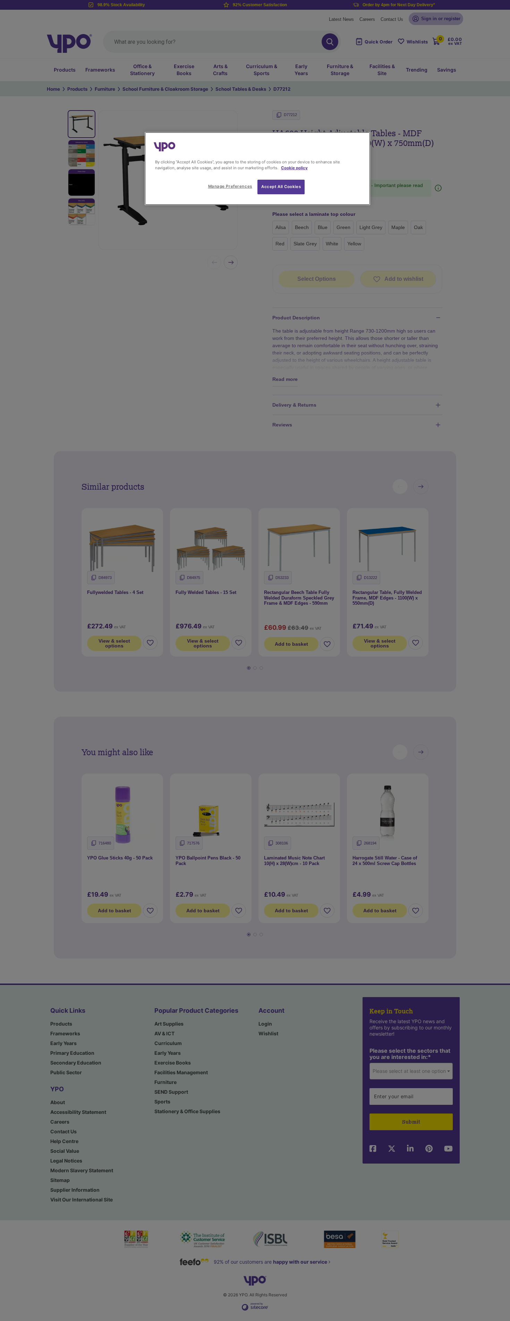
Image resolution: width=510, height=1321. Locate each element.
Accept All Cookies (281, 186)
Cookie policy (294, 167)
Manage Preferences (230, 186)
